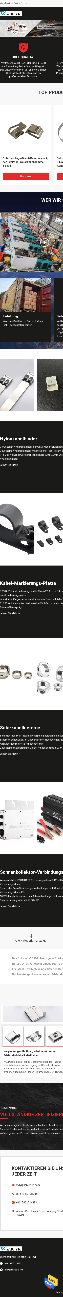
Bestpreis (26, 176)
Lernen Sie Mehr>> (10, 465)
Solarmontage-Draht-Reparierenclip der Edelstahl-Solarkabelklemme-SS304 (25, 162)
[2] (45, 242)
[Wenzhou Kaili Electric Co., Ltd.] (11, 13)
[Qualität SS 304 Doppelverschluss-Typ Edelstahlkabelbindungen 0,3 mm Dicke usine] (17, 385)
